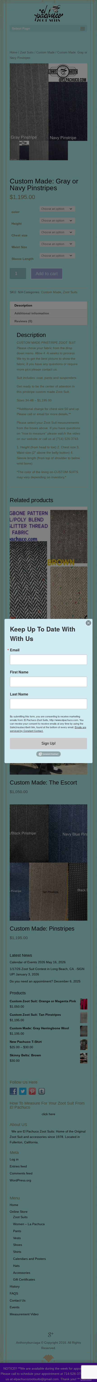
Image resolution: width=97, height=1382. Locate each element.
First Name (19, 672)
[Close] (88, 623)
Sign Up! (48, 743)
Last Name (19, 694)
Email (14, 650)
